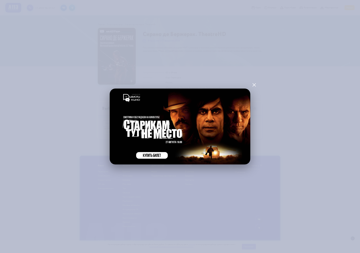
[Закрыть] (254, 85)
